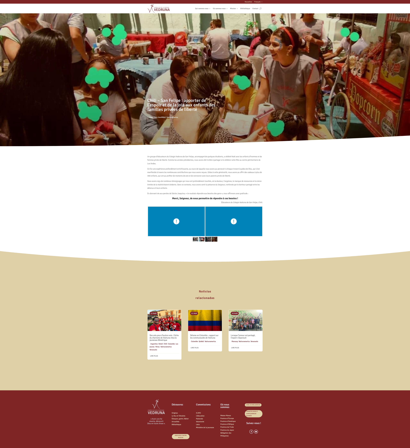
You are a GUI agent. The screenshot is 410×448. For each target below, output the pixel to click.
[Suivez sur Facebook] (251, 432)
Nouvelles (248, 2)
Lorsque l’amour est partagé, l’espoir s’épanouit (243, 336)
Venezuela (153, 350)
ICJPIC (198, 413)
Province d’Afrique (227, 424)
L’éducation (200, 416)
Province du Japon (227, 430)
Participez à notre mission (181, 436)
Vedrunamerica (172, 117)
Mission (233, 8)
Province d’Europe (227, 418)
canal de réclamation (253, 405)
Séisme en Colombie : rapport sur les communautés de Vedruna (204, 336)
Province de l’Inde (227, 427)
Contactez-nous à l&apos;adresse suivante (252, 414)
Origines (175, 413)
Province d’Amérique (228, 421)
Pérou (157, 347)
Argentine (154, 344)
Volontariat (200, 422)
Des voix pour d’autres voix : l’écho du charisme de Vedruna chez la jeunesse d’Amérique (164, 338)
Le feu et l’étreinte (178, 416)
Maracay (235, 341)
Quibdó (201, 341)
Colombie (171, 344)
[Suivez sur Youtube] (256, 432)
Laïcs (198, 424)
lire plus (154, 356)
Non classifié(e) (159, 117)
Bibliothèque (245, 8)
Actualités (175, 422)
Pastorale (199, 419)
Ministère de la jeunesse (205, 427)
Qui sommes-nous (201, 8)
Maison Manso (225, 415)
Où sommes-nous (219, 8)
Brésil (161, 344)
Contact (255, 8)
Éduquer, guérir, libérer (180, 419)
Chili (151, 117)
